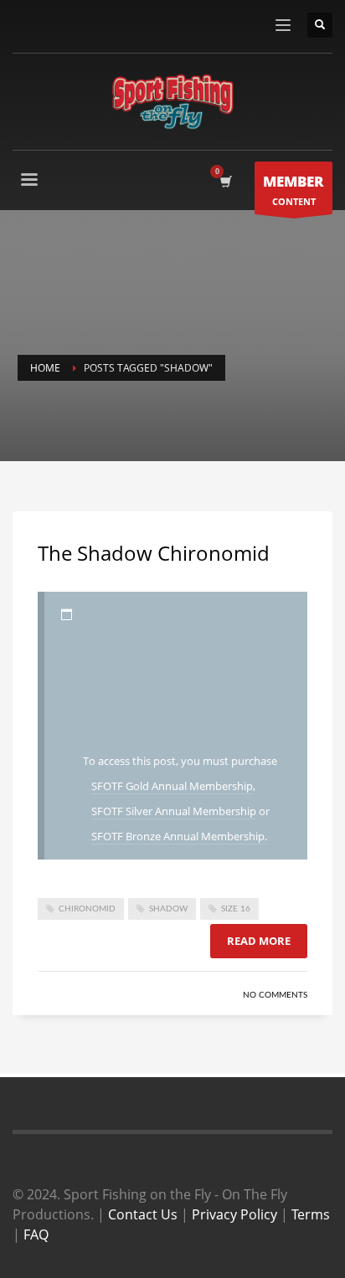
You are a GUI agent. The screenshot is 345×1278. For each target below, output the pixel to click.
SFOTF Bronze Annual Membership (178, 836)
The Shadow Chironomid (154, 553)
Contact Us (143, 1214)
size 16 (235, 909)
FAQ (36, 1234)
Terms (310, 1214)
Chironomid (87, 909)
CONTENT (293, 190)
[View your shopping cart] (225, 181)
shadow (168, 909)
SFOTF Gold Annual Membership (172, 785)
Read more (259, 940)
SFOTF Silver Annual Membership (173, 811)
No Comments (275, 995)
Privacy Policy (234, 1214)
